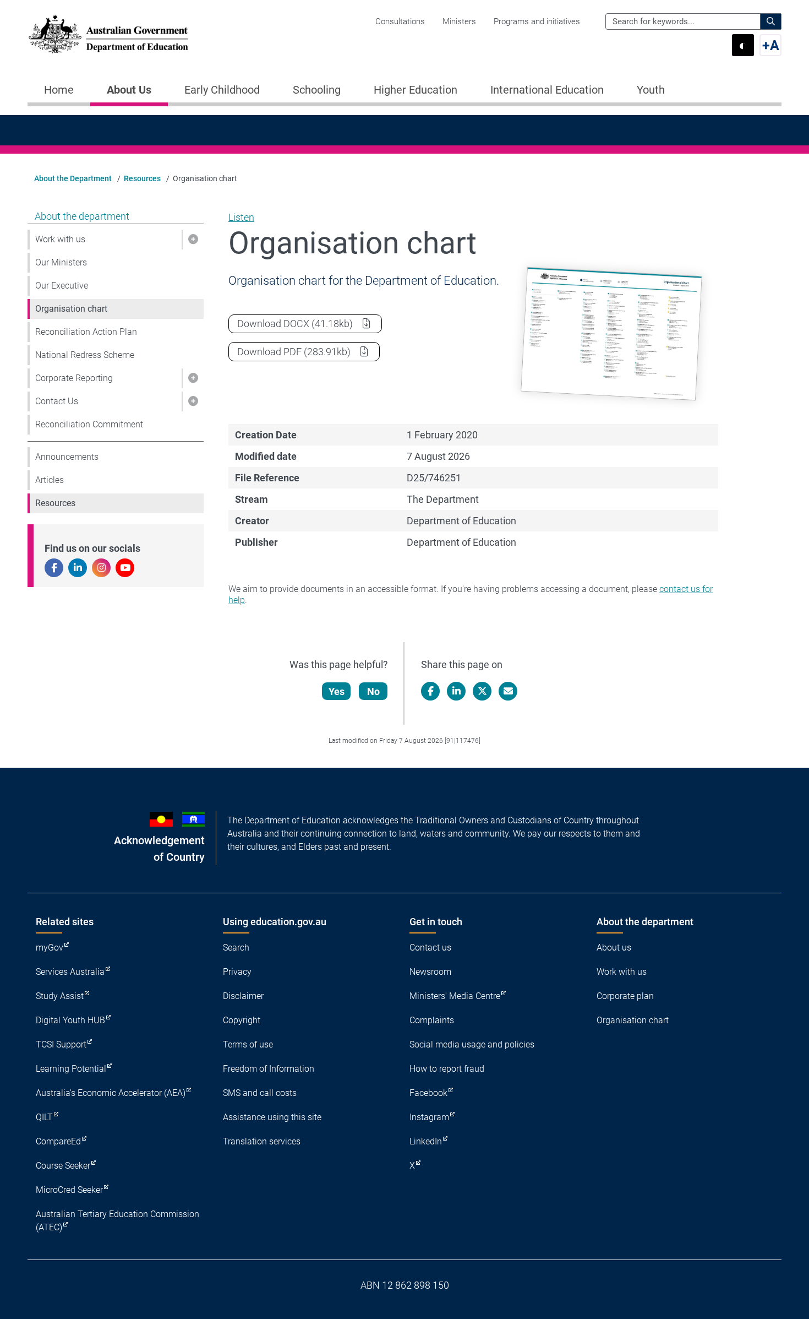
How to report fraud (446, 1068)
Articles (49, 480)
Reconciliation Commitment (89, 424)
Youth (651, 89)
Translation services (261, 1141)
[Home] (108, 34)
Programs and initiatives (537, 21)
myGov (49, 947)
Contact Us (56, 401)
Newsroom (430, 972)
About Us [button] (129, 89)
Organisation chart (71, 308)
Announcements (67, 457)
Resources (142, 178)
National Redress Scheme (84, 355)
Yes (337, 691)
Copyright (241, 1020)
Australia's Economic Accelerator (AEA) (110, 1093)
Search (236, 947)
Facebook (428, 1093)
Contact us (430, 947)
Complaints (431, 1020)
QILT (44, 1117)
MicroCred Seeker (69, 1190)
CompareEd (58, 1141)
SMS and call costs (260, 1093)
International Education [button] (547, 89)
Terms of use (248, 1044)
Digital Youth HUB (70, 1020)
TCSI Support (61, 1044)
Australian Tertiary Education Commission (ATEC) (117, 1221)
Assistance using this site (272, 1117)
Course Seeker (63, 1165)
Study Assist (60, 996)
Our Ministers (61, 262)
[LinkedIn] (456, 691)
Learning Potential (71, 1068)
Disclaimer (243, 996)
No (373, 691)
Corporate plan (625, 996)
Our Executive (61, 285)
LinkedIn (425, 1141)
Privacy (237, 972)
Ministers (459, 21)
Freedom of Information (268, 1068)
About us (614, 947)
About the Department (73, 178)
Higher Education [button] (415, 89)
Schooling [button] (317, 89)
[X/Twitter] (482, 691)
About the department (82, 216)
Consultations (400, 21)
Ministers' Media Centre (454, 996)
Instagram (429, 1117)
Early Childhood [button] (222, 89)
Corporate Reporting (74, 378)
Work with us (60, 239)
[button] (193, 239)
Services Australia (70, 972)
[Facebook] (430, 691)
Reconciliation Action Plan (86, 332)
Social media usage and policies (471, 1044)
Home (59, 89)
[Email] (508, 691)
